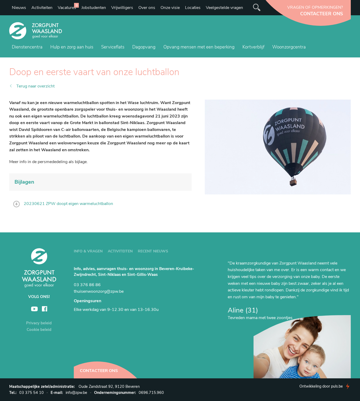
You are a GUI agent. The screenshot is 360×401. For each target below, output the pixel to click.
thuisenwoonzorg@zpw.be (99, 291)
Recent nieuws (153, 251)
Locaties (193, 8)
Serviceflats (112, 47)
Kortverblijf (253, 47)
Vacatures (67, 7)
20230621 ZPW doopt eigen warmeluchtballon (68, 204)
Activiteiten (41, 8)
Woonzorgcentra (289, 47)
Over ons (146, 8)
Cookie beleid (39, 329)
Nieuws (19, 8)
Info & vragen (88, 251)
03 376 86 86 (87, 285)
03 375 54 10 (31, 392)
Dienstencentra (27, 47)
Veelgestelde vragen (224, 8)
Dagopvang (143, 47)
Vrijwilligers (122, 8)
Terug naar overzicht (35, 86)
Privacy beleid (39, 323)
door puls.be (321, 386)
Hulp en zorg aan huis (71, 47)
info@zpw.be (76, 392)
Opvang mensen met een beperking (199, 47)
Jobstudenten (93, 8)
